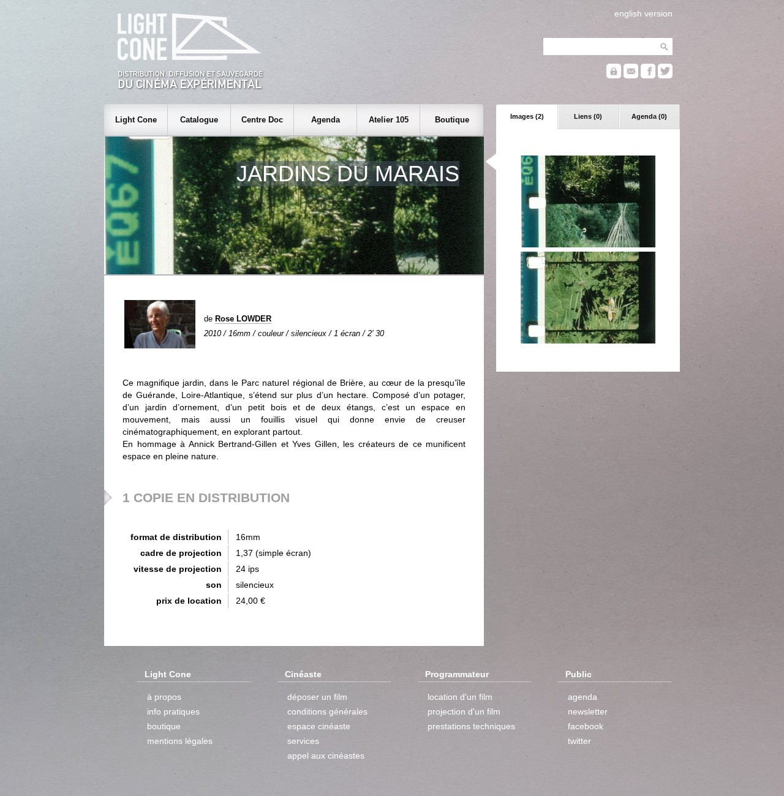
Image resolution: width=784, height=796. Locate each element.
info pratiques (173, 711)
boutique (164, 726)
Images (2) (527, 116)
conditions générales (327, 711)
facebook (585, 726)
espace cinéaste (318, 726)
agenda (582, 697)
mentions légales (180, 741)
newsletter (588, 711)
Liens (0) (588, 116)
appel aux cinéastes (325, 755)
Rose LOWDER (243, 318)
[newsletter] (631, 75)
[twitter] (665, 75)
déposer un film (317, 697)
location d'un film (460, 697)
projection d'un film (464, 711)
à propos (164, 697)
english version (643, 13)
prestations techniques (471, 726)
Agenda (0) (649, 116)
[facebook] (648, 75)
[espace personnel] (613, 75)
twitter (579, 741)
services (303, 741)
